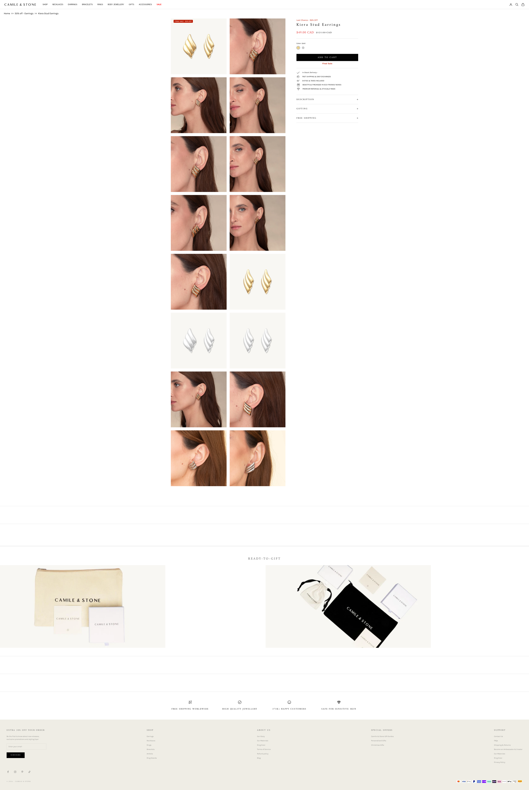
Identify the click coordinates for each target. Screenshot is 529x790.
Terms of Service (264, 749)
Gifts (131, 4)
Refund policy (262, 754)
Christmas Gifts (377, 745)
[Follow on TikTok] (29, 771)
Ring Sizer (261, 745)
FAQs (496, 741)
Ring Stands (152, 758)
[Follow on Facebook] (8, 771)
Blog (259, 758)
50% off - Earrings (24, 13)
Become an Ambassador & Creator (508, 749)
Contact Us (498, 736)
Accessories (145, 4)
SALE (159, 4)
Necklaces (57, 4)
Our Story (261, 736)
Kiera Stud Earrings (48, 13)
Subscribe (16, 755)
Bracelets (87, 4)
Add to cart (327, 57)
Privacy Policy (499, 762)
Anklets (150, 754)
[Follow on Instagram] (15, 771)
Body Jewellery (116, 4)
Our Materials (262, 741)
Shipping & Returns (502, 745)
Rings (100, 4)
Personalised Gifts (378, 741)
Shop (45, 4)
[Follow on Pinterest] (22, 771)
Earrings (72, 4)
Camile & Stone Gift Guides (382, 736)
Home (7, 13)
